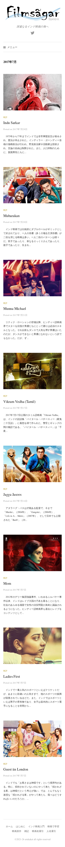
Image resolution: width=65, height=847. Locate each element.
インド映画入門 (36, 826)
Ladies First (11, 676)
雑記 (26, 831)
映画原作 (16, 831)
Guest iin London (15, 769)
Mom (7, 583)
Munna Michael (14, 308)
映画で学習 (53, 826)
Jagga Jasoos (12, 494)
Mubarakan (11, 215)
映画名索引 (38, 831)
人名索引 (51, 831)
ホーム (9, 826)
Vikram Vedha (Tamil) (19, 401)
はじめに (20, 826)
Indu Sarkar (11, 122)
